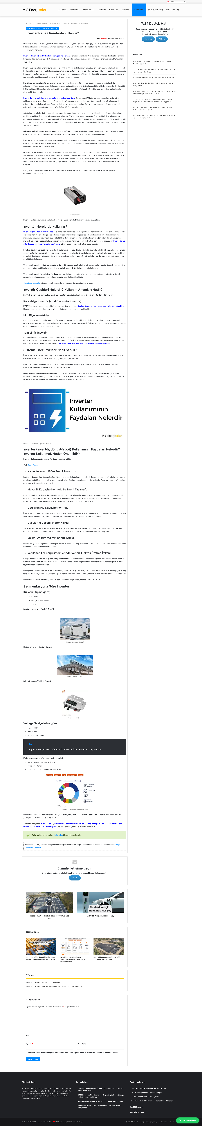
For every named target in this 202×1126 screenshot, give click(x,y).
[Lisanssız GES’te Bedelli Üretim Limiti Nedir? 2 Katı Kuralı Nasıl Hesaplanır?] (41, 946)
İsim (28, 1035)
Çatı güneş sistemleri (32, 283)
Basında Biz (113, 10)
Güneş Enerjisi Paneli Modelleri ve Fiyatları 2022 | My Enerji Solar (59, 986)
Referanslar (88, 10)
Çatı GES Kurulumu (136, 1107)
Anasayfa (30, 23)
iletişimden (58, 835)
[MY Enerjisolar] (34, 9)
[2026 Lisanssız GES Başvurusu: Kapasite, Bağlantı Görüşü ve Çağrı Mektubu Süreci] (75, 946)
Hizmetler (102, 10)
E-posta (29, 1044)
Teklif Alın (75, 878)
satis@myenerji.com (153, 1122)
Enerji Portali (33, 465)
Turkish (172, 1)
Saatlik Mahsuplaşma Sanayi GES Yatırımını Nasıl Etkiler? (153, 77)
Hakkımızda (74, 10)
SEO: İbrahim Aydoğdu (75, 1122)
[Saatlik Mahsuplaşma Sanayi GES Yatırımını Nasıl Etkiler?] (109, 946)
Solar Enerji (54, 28)
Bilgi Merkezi (138, 10)
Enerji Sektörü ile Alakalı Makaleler (48, 23)
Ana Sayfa (62, 10)
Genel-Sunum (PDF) (155, 10)
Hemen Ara (148, 39)
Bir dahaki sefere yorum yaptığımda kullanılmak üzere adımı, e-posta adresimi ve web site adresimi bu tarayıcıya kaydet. (73, 1053)
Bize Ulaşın (170, 10)
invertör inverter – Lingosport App (47, 982)
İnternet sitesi (82, 1044)
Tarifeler (125, 10)
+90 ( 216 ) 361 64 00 (172, 1122)
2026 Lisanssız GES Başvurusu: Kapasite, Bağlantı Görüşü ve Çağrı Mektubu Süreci (73, 959)
